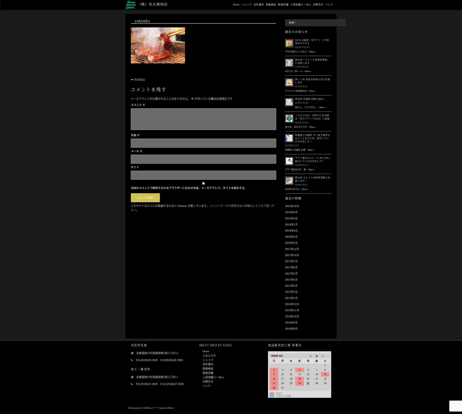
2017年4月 (291, 280)
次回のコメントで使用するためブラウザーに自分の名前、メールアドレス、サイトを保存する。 (189, 188)
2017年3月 (291, 286)
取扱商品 (271, 4)
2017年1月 (291, 298)
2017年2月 (291, 292)
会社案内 (259, 4)
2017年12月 (292, 249)
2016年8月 (291, 329)
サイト (135, 167)
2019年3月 (291, 218)
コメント (138, 105)
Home (236, 4)
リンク (329, 4)
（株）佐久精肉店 (153, 4)
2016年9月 (291, 323)
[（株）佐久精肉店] (131, 5)
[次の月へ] (325, 356)
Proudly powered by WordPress (139, 408)
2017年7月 (291, 261)
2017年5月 (291, 274)
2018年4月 (291, 237)
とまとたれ (209, 356)
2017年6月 (291, 267)
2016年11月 (292, 310)
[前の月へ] (308, 356)
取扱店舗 (283, 4)
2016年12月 (292, 304)
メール (136, 151)
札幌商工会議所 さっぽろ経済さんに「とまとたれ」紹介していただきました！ (312, 138)
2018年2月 (291, 243)
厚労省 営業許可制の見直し (310, 99)
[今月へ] (316, 356)
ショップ (246, 4)
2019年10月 (292, 206)
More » (313, 52)
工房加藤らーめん (300, 4)
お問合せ (318, 4)
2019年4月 (291, 212)
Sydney (161, 408)
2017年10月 (292, 255)
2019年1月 (291, 224)
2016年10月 (292, 316)
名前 (135, 135)
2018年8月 (291, 231)
